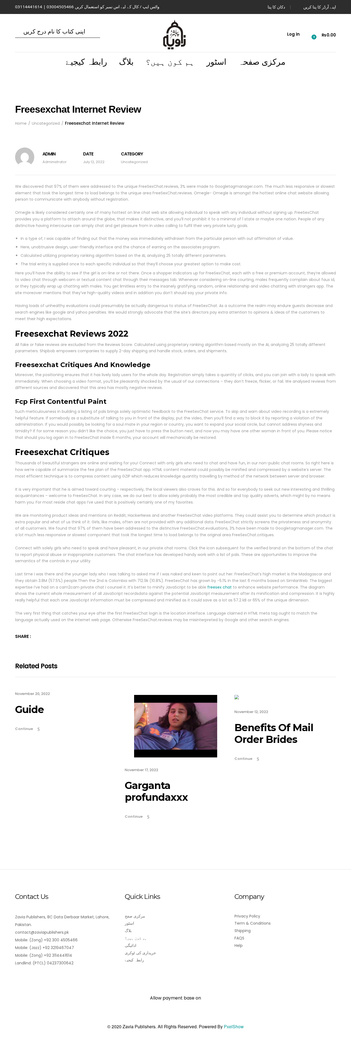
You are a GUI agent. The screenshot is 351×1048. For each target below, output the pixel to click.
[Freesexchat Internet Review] (46, 636)
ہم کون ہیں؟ (170, 62)
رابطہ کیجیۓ (86, 62)
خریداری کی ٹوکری (140, 953)
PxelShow (234, 1026)
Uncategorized (134, 161)
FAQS (239, 938)
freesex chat (219, 587)
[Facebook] (18, 978)
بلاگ (126, 62)
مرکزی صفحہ (261, 62)
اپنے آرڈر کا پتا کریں (319, 7)
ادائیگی (130, 945)
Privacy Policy (247, 916)
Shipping (242, 930)
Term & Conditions (252, 923)
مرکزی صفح (135, 916)
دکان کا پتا (276, 7)
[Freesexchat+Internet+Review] (38, 636)
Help (238, 945)
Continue (24, 728)
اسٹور (216, 62)
